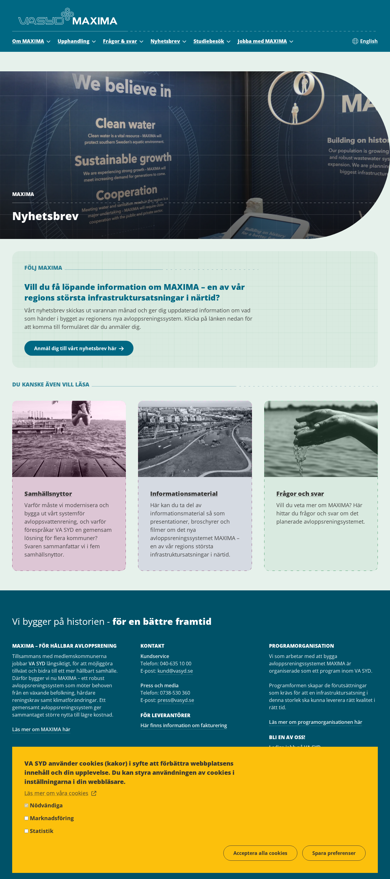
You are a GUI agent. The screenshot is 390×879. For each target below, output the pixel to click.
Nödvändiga (46, 805)
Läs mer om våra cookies (56, 793)
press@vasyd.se (176, 700)
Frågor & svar (120, 41)
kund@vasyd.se (175, 670)
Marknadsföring (52, 818)
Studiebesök (208, 41)
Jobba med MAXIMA (262, 41)
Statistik (41, 831)
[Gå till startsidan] (195, 19)
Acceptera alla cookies (260, 853)
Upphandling (74, 41)
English (369, 41)
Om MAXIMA (28, 41)
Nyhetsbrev (165, 41)
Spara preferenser (334, 853)
